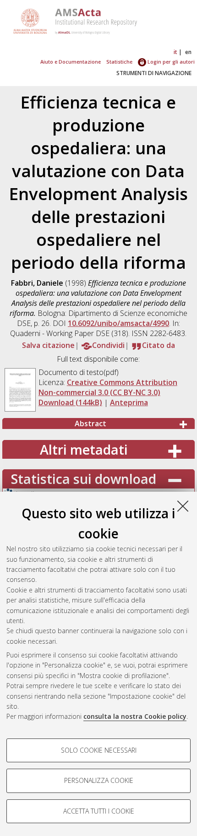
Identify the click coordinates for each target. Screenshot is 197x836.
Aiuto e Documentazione (70, 61)
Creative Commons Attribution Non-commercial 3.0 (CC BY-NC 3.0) (107, 387)
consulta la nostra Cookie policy (134, 716)
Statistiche (119, 61)
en (188, 52)
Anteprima (129, 402)
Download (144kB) (70, 402)
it (175, 52)
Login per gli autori (170, 61)
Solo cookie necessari (99, 750)
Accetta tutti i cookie (98, 811)
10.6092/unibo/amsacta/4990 (118, 323)
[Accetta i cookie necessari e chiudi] (182, 506)
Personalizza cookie (98, 780)
